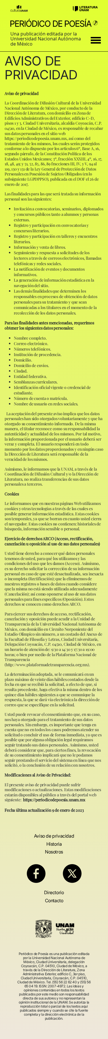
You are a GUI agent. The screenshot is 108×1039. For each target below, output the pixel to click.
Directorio (54, 892)
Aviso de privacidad (54, 836)
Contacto (54, 900)
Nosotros (54, 852)
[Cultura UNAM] (19, 8)
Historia (54, 844)
